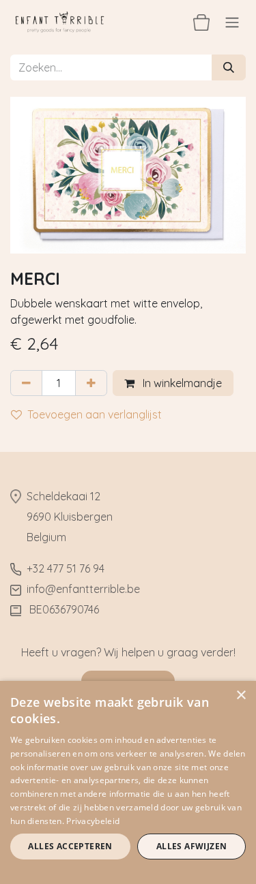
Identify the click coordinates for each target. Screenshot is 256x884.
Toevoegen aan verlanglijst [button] (94, 414)
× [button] (241, 695)
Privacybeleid (92, 821)
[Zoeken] (229, 67)
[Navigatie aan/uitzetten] (232, 21)
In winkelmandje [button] (181, 383)
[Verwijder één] (26, 383)
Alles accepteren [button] (70, 846)
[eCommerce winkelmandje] (201, 22)
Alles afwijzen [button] (191, 846)
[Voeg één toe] (91, 383)
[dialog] (128, 782)
